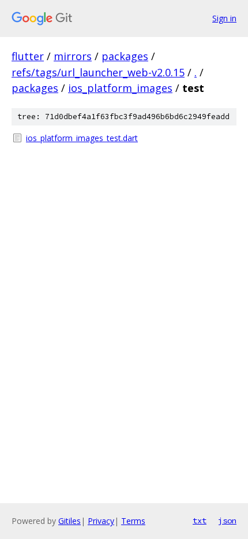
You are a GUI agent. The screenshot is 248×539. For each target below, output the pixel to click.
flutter (28, 56)
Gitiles (69, 520)
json (227, 520)
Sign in (224, 18)
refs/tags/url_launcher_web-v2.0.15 (98, 72)
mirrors (73, 56)
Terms (133, 520)
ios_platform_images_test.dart (82, 137)
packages (125, 56)
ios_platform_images (120, 88)
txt (199, 520)
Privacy (101, 520)
